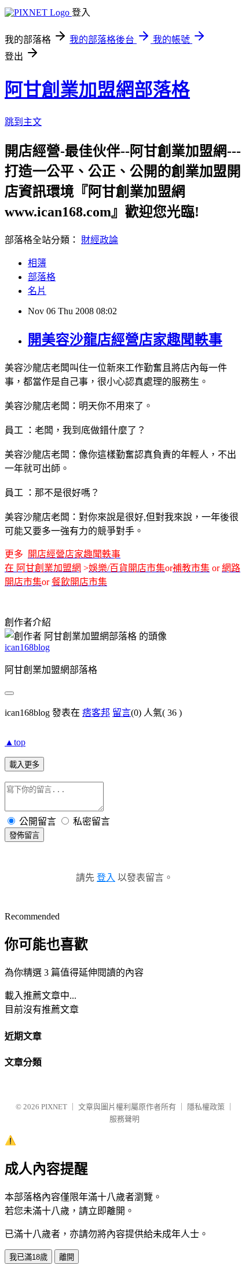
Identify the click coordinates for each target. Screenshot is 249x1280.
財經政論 (99, 240)
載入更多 (24, 764)
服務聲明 (124, 1119)
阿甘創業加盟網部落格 (97, 89)
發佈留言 (24, 835)
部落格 (42, 277)
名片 (37, 291)
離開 (66, 1257)
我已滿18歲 (28, 1257)
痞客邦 (96, 713)
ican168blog (27, 647)
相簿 (37, 263)
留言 (121, 713)
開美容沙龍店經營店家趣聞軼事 (125, 339)
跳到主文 (23, 122)
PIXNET (54, 1106)
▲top (15, 742)
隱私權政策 (206, 1106)
